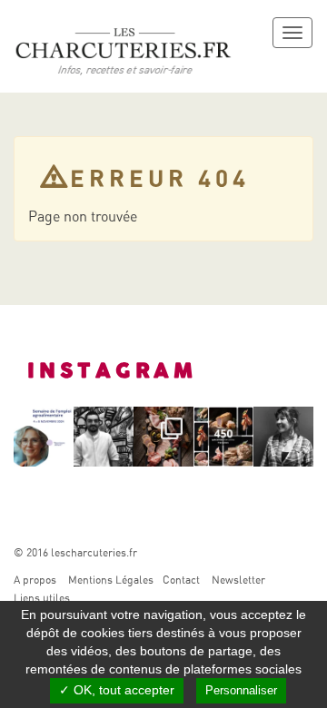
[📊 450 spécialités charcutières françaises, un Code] (223, 437)
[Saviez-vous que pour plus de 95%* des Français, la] (163, 437)
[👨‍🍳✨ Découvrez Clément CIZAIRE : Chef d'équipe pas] (104, 437)
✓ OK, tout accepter (116, 690)
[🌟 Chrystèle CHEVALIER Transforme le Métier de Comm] (283, 437)
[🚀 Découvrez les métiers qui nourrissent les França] (44, 437)
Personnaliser (241, 690)
